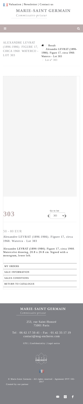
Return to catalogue (19, 284)
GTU (25, 343)
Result (52, 45)
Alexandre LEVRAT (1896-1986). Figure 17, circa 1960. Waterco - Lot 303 (59, 53)
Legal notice (54, 343)
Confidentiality (37, 343)
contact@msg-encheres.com (41, 336)
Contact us (46, 4)
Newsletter (30, 4)
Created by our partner (17, 384)
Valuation (15, 4)
